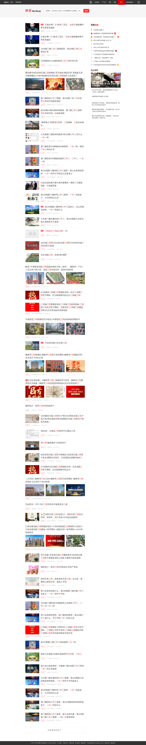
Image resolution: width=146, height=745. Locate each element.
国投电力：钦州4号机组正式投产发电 (59, 567)
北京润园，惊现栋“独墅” (54, 254)
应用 (11, 2)
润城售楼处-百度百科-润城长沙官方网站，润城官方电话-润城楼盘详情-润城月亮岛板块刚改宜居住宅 (62, 630)
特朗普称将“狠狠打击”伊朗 (100, 96)
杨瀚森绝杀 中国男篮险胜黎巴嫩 (103, 33)
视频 (42, 31)
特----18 (56, 230)
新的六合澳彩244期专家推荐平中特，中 (61, 654)
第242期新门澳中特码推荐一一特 (58, 642)
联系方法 (65, 743)
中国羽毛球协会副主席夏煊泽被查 (103, 51)
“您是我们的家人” (98, 30)
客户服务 (77, 743)
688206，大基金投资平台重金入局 (58, 430)
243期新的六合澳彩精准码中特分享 (59, 60)
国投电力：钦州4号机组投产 (39, 405)
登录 (121, 2)
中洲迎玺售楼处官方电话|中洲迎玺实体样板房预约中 (52, 319)
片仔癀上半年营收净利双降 (101, 61)
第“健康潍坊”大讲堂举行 (53, 442)
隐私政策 (83, 743)
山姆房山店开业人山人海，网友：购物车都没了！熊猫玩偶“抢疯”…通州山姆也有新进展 (105, 84)
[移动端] (91, 2)
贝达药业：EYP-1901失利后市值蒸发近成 (46, 504)
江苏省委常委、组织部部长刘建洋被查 (105, 37)
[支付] (110, 2)
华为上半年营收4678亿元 (101, 47)
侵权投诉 (113, 743)
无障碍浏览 (18, 2)
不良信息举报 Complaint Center (95, 743)
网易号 (43, 43)
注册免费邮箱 (129, 2)
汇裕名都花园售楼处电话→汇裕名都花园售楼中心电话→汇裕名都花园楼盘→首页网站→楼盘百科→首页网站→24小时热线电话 (54, 529)
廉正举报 (107, 743)
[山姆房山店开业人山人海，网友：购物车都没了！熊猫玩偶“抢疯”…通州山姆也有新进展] (106, 80)
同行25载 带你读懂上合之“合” (102, 40)
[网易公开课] (97, 2)
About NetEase (52, 743)
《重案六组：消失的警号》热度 (103, 58)
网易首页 (6, 2)
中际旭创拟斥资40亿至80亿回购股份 (104, 65)
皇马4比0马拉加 (98, 44)
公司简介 (59, 743)
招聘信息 (71, 743)
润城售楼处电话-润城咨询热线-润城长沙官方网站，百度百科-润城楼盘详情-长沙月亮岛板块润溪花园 (62, 307)
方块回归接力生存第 (55, 342)
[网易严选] (104, 2)
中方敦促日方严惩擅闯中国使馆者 (103, 54)
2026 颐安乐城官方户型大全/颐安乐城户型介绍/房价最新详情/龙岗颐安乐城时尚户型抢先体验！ (62, 418)
